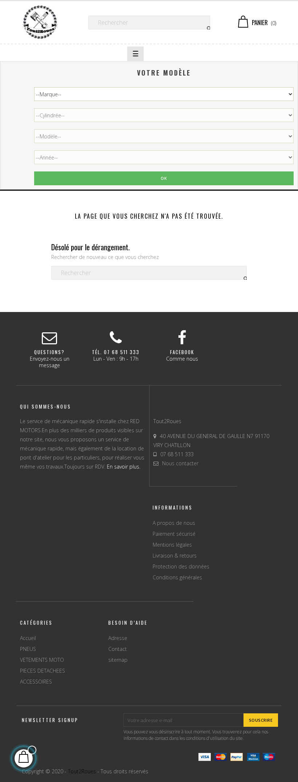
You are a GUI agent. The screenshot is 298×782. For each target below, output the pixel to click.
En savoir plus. (123, 466)
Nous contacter (180, 463)
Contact (117, 648)
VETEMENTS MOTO (42, 659)
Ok (164, 178)
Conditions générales (177, 577)
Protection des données (181, 566)
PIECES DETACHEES (42, 670)
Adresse (117, 638)
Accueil (28, 638)
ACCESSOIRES (36, 681)
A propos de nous (174, 522)
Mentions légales (172, 544)
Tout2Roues (82, 771)
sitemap (118, 659)
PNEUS (28, 648)
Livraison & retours (175, 555)
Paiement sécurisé (174, 533)
